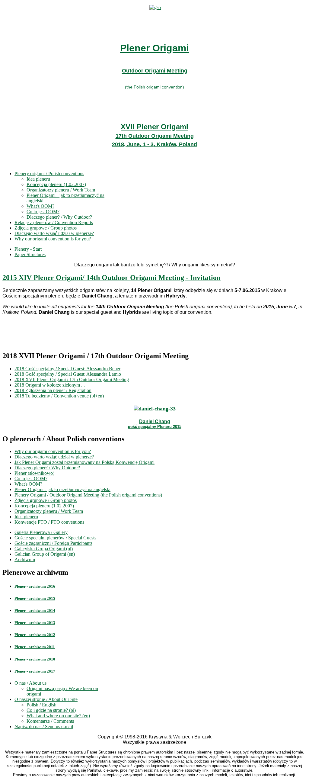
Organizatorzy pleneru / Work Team (61, 189)
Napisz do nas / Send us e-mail (43, 726)
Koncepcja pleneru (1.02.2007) (56, 184)
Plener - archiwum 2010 (34, 659)
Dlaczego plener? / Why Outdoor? (59, 217)
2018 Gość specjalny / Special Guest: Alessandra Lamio (67, 374)
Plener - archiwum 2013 (34, 622)
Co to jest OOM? (43, 211)
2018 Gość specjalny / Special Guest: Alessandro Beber (67, 368)
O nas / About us (30, 683)
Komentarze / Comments (50, 721)
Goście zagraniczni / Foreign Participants (53, 543)
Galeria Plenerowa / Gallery (41, 532)
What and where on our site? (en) (58, 715)
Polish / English (41, 704)
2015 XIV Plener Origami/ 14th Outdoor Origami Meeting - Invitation (111, 277)
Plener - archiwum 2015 (34, 598)
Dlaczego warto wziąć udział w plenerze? (54, 233)
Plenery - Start (28, 249)
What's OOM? (40, 206)
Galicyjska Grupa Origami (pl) (43, 548)
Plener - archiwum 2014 (34, 610)
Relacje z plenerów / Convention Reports (53, 222)
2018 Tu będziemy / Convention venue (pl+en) (59, 395)
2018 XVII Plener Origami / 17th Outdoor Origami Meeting (71, 379)
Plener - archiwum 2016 (34, 586)
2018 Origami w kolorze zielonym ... (49, 384)
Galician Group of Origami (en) (44, 554)
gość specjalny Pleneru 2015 (154, 426)
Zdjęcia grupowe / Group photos (45, 227)
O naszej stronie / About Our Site (46, 699)
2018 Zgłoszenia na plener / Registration (52, 390)
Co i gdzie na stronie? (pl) (51, 710)
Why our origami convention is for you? (52, 238)
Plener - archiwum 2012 (34, 634)
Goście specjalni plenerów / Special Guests (55, 537)
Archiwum (24, 559)
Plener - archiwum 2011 (34, 646)
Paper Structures (30, 254)
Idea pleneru (38, 179)
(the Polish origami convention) (154, 87)
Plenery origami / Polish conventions (49, 173)
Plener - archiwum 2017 (34, 671)
